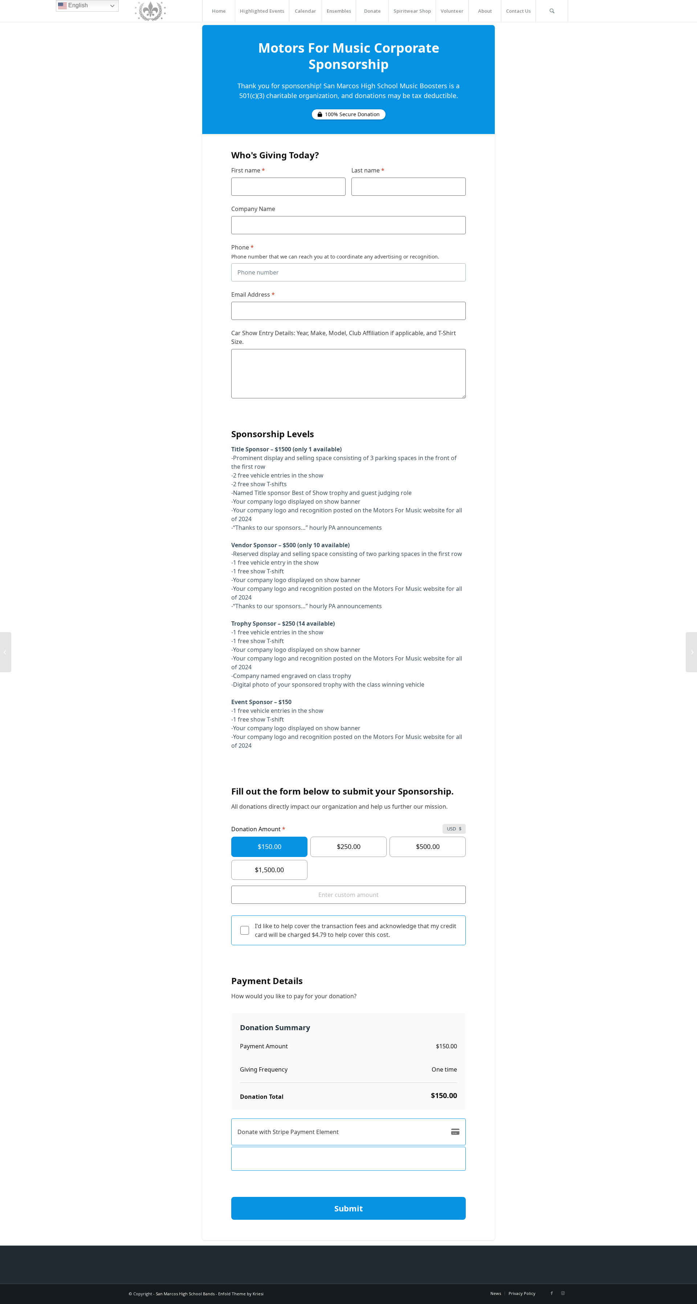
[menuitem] (218, 11)
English (77, 5)
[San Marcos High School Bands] (150, 11)
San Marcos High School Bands (185, 1293)
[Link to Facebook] (551, 1293)
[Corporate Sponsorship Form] (5, 652)
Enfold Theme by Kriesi (241, 1293)
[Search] (551, 11)
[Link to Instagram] (562, 1293)
